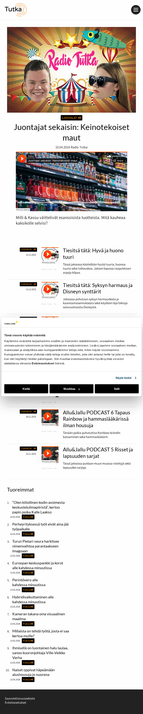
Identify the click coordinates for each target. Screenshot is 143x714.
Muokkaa (69, 388)
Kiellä (26, 388)
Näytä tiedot (123, 377)
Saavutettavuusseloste (20, 698)
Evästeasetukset (15, 702)
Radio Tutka (47, 269)
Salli (117, 388)
